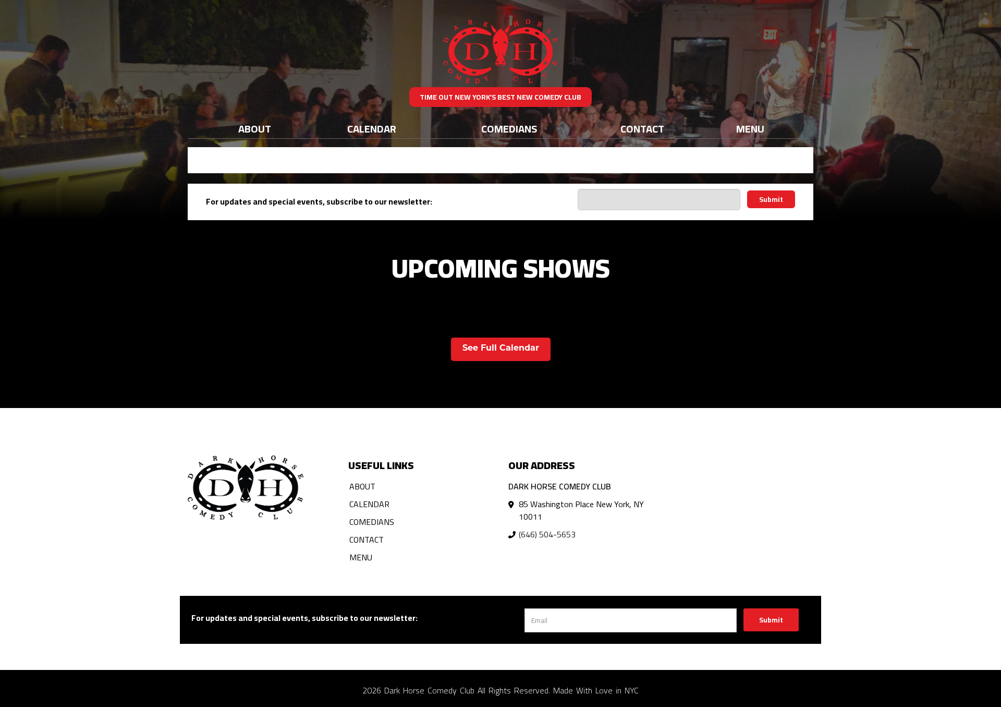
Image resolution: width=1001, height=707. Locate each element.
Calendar (371, 128)
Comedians (509, 128)
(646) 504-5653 (547, 534)
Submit (771, 199)
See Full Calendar (500, 348)
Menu (750, 128)
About (254, 128)
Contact (642, 128)
